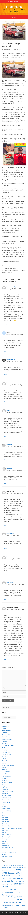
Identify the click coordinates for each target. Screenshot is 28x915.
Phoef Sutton (11, 887)
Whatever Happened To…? (9, 852)
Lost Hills (21, 881)
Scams (4, 806)
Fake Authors (12, 876)
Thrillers (4, 900)
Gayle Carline (10, 359)
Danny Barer (10, 557)
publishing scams (18, 887)
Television (5, 815)
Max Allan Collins (6, 884)
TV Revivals (5, 845)
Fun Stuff (4, 756)
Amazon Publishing (19, 865)
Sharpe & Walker (7, 813)
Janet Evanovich (13, 878)
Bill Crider (9, 867)
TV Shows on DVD (7, 847)
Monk (13, 884)
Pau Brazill (9, 444)
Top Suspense (6, 839)
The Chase (5, 817)
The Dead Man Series (20, 895)
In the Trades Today (8, 765)
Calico (8, 870)
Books (4, 728)
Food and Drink (6, 754)
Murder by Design (7, 782)
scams (13, 889)
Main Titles (5, 774)
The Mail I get (12, 897)
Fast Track (5, 750)
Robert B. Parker (5, 890)
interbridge (23, 912)
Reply (5, 324)
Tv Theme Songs (9, 905)
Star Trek (13, 895)
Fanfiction (17, 876)
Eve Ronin (5, 743)
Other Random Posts (8, 800)
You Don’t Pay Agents (10, 268)
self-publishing (17, 892)
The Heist (5, 819)
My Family (5, 793)
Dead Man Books (7, 737)
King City (4, 769)
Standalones (6, 895)
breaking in (4, 870)
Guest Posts (5, 761)
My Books (5, 789)
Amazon (11, 865)
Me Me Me (7, 266)
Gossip (4, 758)
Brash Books (22, 867)
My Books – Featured (8, 791)
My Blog (4, 787)
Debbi (8, 410)
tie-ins (7, 900)
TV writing (17, 905)
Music (4, 784)
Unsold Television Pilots (9, 850)
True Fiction (5, 843)
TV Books (18, 899)
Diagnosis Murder (7, 739)
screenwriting (7, 892)
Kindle (4, 767)
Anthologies (4, 867)
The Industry (5, 821)
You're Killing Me (7, 856)
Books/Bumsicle (6, 730)
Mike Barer (9, 582)
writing (6, 907)
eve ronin (6, 876)
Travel (4, 841)
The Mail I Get (6, 826)
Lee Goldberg (14, 7)
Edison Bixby (6, 741)
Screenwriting (6, 808)
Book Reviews (6, 726)
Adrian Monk (5, 865)
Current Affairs (6, 735)
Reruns (4, 804)
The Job (4, 824)
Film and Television (7, 752)
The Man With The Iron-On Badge (12, 828)
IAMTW (4, 763)
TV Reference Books (11, 902)
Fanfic (4, 748)
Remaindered (6, 802)
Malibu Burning (6, 776)
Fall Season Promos (8, 745)
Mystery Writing (6, 795)
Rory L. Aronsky (11, 287)
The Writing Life (6, 834)
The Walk (4, 832)
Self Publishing (6, 810)
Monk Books (5, 780)
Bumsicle (4, 732)
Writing (4, 854)
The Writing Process (8, 837)
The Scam (5, 830)
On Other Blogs (6, 797)
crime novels (12, 870)
